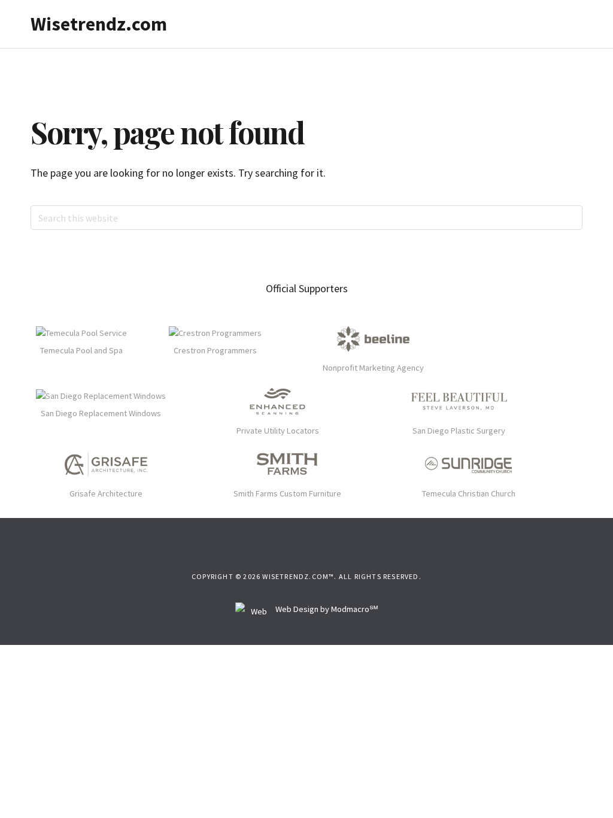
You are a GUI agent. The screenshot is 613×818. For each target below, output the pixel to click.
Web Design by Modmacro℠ (326, 609)
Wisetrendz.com (99, 24)
